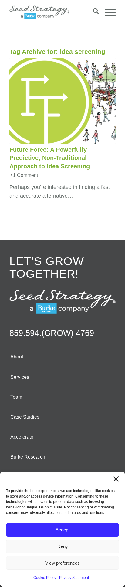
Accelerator (22, 436)
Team (16, 397)
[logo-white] (62, 302)
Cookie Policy (44, 578)
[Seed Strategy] (51, 12)
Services (19, 377)
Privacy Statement (74, 578)
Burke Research (27, 456)
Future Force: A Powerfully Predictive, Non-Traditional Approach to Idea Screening (49, 158)
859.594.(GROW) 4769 (51, 333)
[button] (116, 479)
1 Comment (25, 175)
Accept (62, 529)
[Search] (93, 12)
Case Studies (24, 417)
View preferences (62, 563)
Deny (62, 546)
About (16, 356)
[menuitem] (93, 12)
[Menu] (107, 12)
